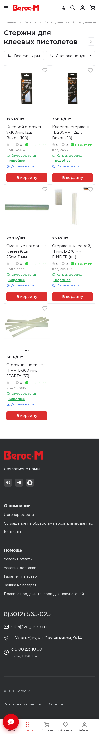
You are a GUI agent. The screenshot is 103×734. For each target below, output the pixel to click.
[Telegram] (19, 483)
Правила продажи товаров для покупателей (44, 594)
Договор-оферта (19, 514)
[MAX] (30, 483)
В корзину (26, 177)
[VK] (8, 483)
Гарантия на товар (20, 576)
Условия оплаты (18, 559)
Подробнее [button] (16, 160)
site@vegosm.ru (29, 626)
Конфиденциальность (22, 704)
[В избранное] (45, 70)
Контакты (12, 532)
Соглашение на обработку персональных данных (48, 523)
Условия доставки (20, 568)
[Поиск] (72, 7)
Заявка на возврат (20, 585)
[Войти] (82, 7)
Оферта (56, 704)
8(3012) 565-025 (27, 614)
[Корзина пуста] (92, 7)
